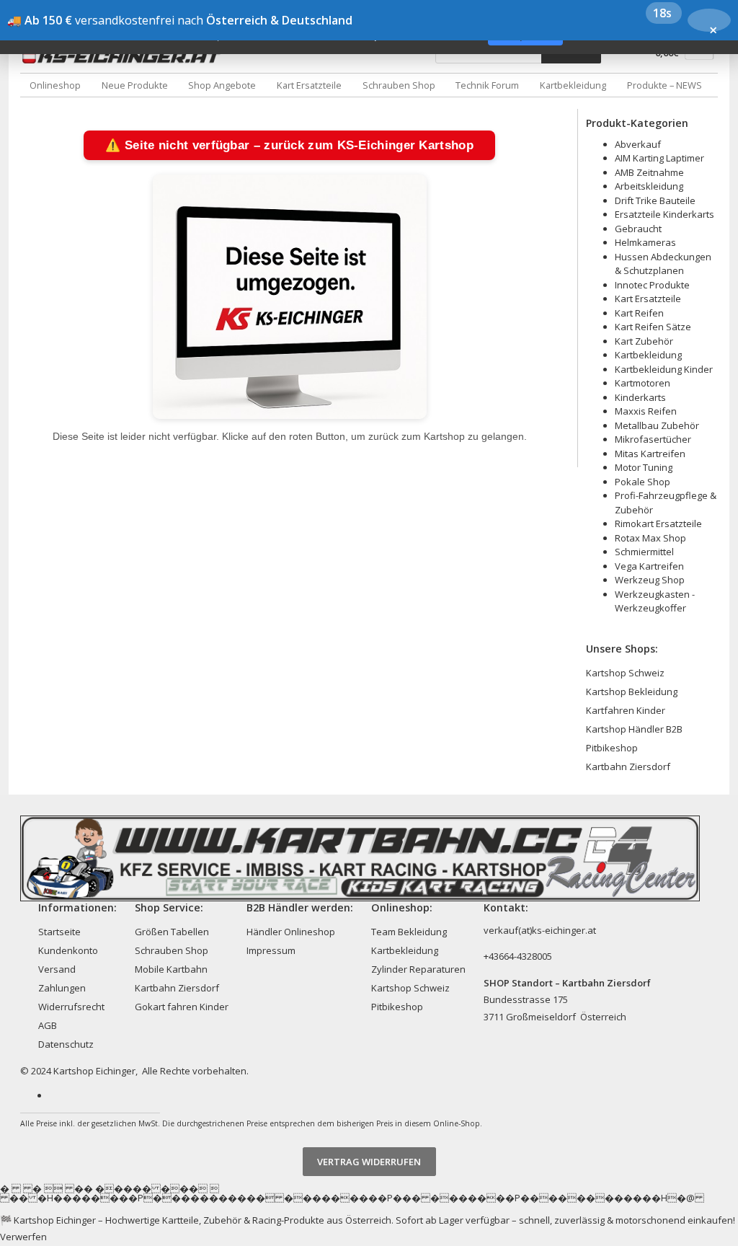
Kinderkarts (640, 397)
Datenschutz (66, 1044)
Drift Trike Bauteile (655, 200)
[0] (699, 55)
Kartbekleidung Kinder (664, 369)
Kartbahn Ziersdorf (628, 766)
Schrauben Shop (399, 85)
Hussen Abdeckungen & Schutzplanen (663, 264)
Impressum (270, 950)
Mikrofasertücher (653, 439)
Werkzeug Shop (650, 579)
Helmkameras (645, 242)
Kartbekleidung (573, 85)
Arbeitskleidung (649, 186)
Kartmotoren (642, 382)
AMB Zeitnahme (649, 172)
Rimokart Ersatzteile (658, 523)
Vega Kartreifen (649, 566)
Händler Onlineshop (290, 931)
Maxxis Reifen (646, 411)
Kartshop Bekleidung (631, 691)
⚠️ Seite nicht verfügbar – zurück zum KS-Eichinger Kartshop (289, 145)
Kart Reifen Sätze (653, 326)
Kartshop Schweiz (625, 672)
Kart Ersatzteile (309, 85)
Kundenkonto (68, 950)
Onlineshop (55, 85)
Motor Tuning (643, 467)
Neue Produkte (135, 85)
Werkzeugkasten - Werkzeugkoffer (655, 601)
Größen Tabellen (172, 931)
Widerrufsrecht (71, 1006)
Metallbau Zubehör (657, 425)
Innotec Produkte (652, 284)
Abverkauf (638, 144)
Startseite (59, 931)
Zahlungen (62, 987)
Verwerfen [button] (23, 1236)
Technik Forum (487, 85)
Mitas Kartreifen (650, 453)
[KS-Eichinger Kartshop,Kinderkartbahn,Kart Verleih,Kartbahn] (124, 56)
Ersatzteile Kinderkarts (664, 214)
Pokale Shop (642, 481)
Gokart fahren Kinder (181, 1006)
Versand (57, 969)
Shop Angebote (222, 85)
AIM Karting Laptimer (659, 157)
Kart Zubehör (644, 341)
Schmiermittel (644, 551)
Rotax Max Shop (650, 537)
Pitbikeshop (612, 747)
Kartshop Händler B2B (634, 729)
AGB (47, 1025)
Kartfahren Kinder (625, 710)
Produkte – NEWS (664, 85)
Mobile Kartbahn (171, 969)
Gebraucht (638, 228)
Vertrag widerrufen (369, 1161)
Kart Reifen (639, 312)
